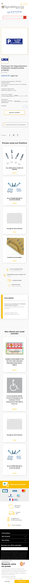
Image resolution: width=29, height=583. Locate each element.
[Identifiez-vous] (24, 4)
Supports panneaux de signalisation (16, 124)
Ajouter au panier (14, 112)
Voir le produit (14, 158)
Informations (6, 533)
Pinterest (17, 135)
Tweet (13, 135)
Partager (9, 135)
